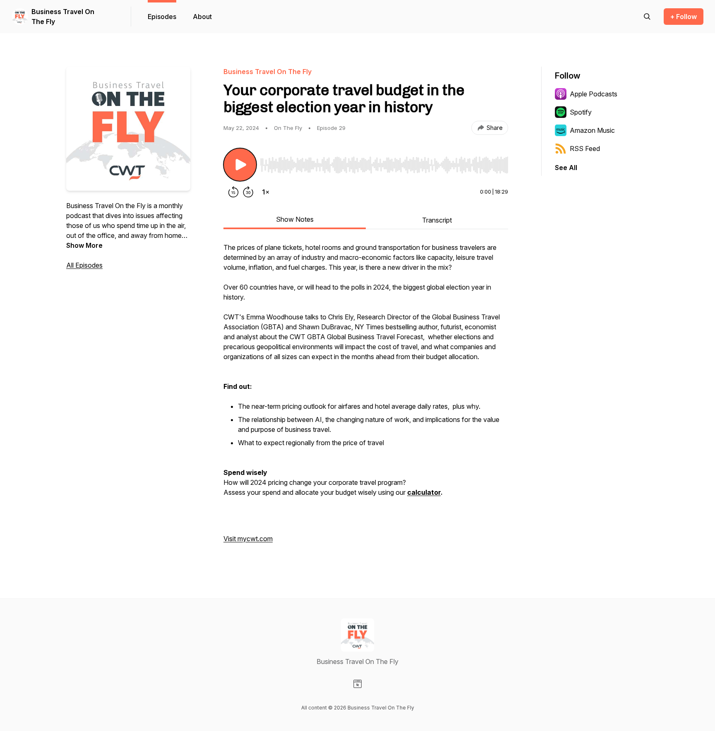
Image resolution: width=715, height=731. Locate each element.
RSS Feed (585, 148)
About (202, 16)
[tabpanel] (365, 397)
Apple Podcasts (593, 94)
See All (566, 167)
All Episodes (84, 265)
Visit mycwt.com (248, 538)
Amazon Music (592, 130)
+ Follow (683, 16)
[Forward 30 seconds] (248, 192)
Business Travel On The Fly (62, 16)
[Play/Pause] (240, 164)
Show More (84, 245)
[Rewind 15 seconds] (233, 192)
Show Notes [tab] (295, 219)
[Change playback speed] (265, 192)
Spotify (581, 112)
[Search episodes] (647, 17)
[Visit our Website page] (357, 684)
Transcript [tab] (437, 220)
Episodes (162, 16)
